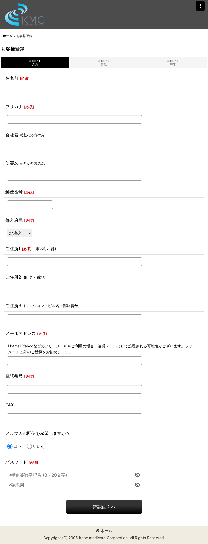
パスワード (16, 462)
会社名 (11, 135)
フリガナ (14, 106)
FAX (9, 405)
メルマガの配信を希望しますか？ (37, 433)
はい (17, 446)
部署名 (11, 163)
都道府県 (14, 220)
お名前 (11, 78)
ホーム (106, 530)
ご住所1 (13, 248)
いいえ (38, 446)
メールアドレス (20, 333)
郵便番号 (14, 191)
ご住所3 (13, 305)
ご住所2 (13, 277)
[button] (200, 6)
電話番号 (14, 376)
